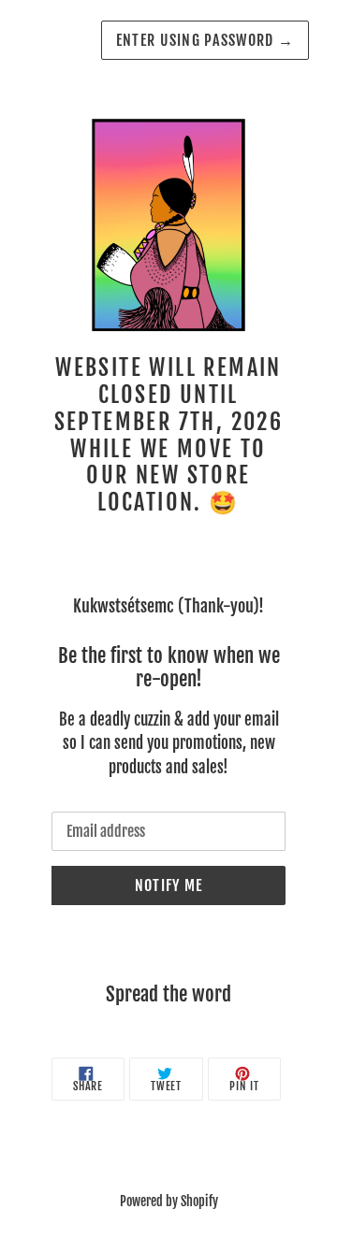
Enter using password (205, 40)
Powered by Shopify (169, 1201)
